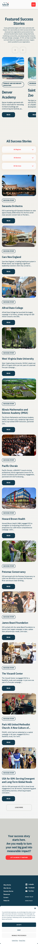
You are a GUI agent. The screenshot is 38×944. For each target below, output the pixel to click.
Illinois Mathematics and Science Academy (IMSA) (15, 411)
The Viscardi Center (12, 673)
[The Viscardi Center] (19, 653)
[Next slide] (23, 50)
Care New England (11, 257)
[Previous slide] (15, 50)
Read (8, 115)
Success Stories (8, 891)
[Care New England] (19, 236)
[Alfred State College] (19, 287)
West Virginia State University (18, 358)
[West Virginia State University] (19, 338)
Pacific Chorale (10, 466)
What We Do (7, 885)
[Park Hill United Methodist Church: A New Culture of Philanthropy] (19, 703)
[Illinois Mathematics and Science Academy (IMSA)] (19, 388)
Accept (19, 925)
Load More (19, 807)
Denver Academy (9, 95)
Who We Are (7, 888)
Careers (6, 897)
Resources (7, 894)
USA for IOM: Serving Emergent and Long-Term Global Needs (18, 780)
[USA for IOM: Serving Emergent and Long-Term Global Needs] (19, 758)
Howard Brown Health (13, 519)
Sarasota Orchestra (12, 206)
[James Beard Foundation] (19, 602)
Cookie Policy (15, 940)
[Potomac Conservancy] (19, 551)
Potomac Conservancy (14, 572)
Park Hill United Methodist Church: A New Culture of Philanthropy (16, 728)
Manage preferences (19, 935)
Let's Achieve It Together (19, 857)
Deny (19, 930)
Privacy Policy (22, 940)
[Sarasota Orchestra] (19, 185)
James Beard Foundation (15, 622)
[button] (35, 908)
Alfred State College (12, 308)
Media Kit (6, 901)
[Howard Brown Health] (19, 498)
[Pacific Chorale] (19, 445)
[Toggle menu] (33, 4)
